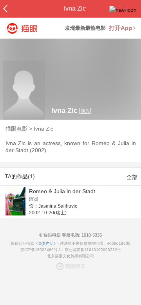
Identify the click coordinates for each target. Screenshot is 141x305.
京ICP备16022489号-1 (40, 250)
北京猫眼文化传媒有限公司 (70, 256)
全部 (132, 177)
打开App (120, 28)
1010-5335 (91, 235)
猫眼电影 (16, 129)
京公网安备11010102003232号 (93, 250)
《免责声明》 (46, 243)
